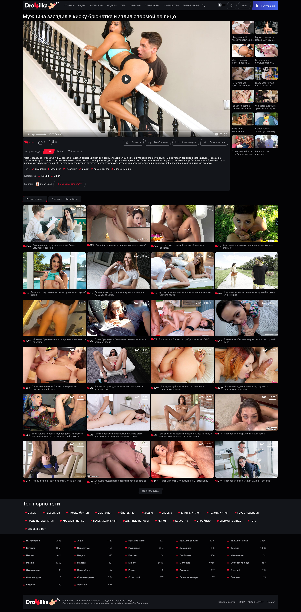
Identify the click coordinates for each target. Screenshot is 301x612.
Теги (123, 5)
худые (148, 512)
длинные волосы (137, 520)
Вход (244, 5)
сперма (167, 512)
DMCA (242, 602)
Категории (96, 5)
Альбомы (135, 5)
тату (253, 520)
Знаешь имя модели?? (70, 184)
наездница (52, 512)
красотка (181, 520)
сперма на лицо (230, 520)
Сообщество (171, 5)
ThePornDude (191, 5)
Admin (49, 151)
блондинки (127, 512)
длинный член (190, 512)
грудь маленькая (104, 520)
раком (32, 512)
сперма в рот (37, 528)
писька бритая (79, 512)
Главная (69, 5)
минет (162, 520)
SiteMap (271, 602)
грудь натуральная (41, 520)
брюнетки (104, 512)
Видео (82, 5)
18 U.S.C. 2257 (256, 602)
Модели (112, 5)
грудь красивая (248, 512)
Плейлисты (152, 5)
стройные (204, 520)
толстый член (218, 512)
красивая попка (73, 520)
